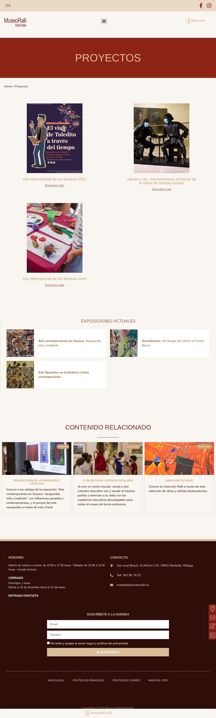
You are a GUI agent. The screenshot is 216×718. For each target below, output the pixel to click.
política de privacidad (112, 643)
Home (8, 86)
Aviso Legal (56, 680)
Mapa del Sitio (158, 680)
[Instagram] (209, 5)
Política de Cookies (126, 680)
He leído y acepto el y (89, 643)
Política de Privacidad (88, 680)
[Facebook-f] (201, 5)
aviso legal (86, 643)
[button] (103, 21)
